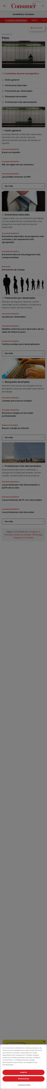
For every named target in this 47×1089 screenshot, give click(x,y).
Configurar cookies (24, 1085)
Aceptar (23, 1072)
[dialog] (23, 1066)
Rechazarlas (23, 1079)
